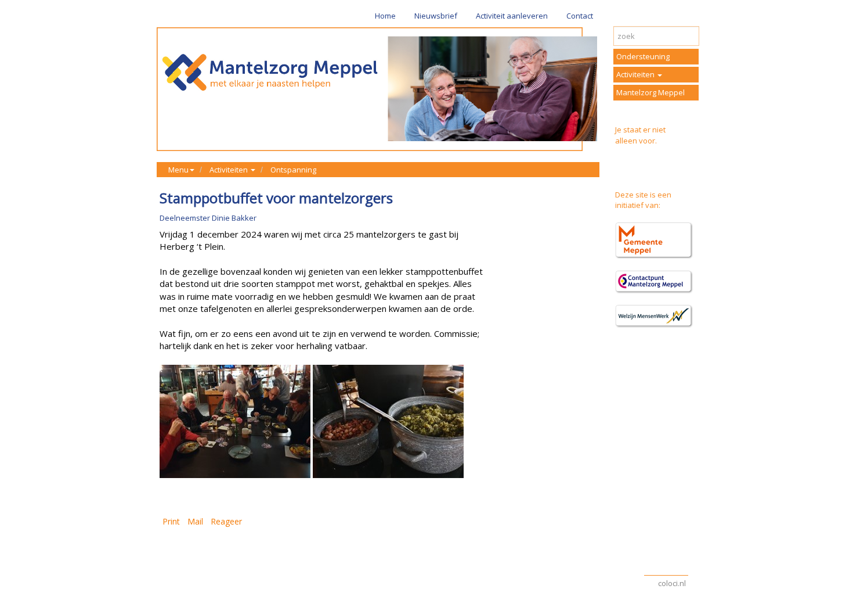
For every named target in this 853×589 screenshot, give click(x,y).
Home (385, 15)
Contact (579, 15)
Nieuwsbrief (435, 15)
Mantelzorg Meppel (650, 92)
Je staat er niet (640, 129)
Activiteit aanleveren (512, 15)
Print (171, 521)
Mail (195, 521)
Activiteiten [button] (229, 169)
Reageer (226, 521)
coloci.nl (672, 583)
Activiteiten (636, 74)
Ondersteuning (643, 56)
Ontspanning (293, 169)
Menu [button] (178, 169)
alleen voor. (636, 140)
